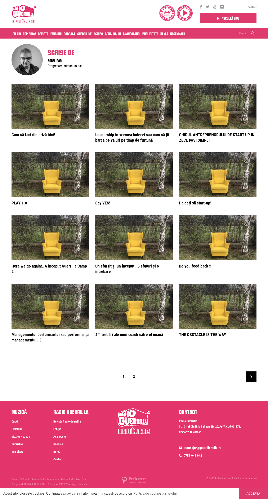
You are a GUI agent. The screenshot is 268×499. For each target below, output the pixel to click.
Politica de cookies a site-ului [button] (155, 493)
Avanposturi (131, 33)
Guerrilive (84, 33)
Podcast (69, 33)
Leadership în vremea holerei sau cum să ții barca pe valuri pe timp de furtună (132, 137)
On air (17, 33)
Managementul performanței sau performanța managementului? (50, 337)
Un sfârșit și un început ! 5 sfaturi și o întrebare (127, 269)
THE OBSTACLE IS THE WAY (202, 334)
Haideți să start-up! (195, 203)
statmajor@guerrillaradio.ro (202, 448)
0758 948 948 (193, 456)
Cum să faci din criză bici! (33, 134)
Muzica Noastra (21, 436)
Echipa (98, 33)
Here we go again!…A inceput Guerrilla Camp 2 (49, 269)
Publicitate (150, 33)
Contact (251, 7)
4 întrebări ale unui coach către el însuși (129, 334)
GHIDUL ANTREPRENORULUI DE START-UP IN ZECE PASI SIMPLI (216, 137)
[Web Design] (134, 479)
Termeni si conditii (21, 479)
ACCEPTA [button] (253, 493)
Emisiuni (56, 33)
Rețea (164, 33)
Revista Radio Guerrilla (67, 421)
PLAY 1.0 (19, 203)
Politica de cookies (70, 479)
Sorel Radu (55, 60)
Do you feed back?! (195, 266)
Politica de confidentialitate (45, 479)
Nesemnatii (177, 33)
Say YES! (102, 203)
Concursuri (113, 33)
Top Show (29, 33)
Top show (17, 451)
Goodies (58, 444)
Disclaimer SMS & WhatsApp (62, 484)
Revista (43, 33)
